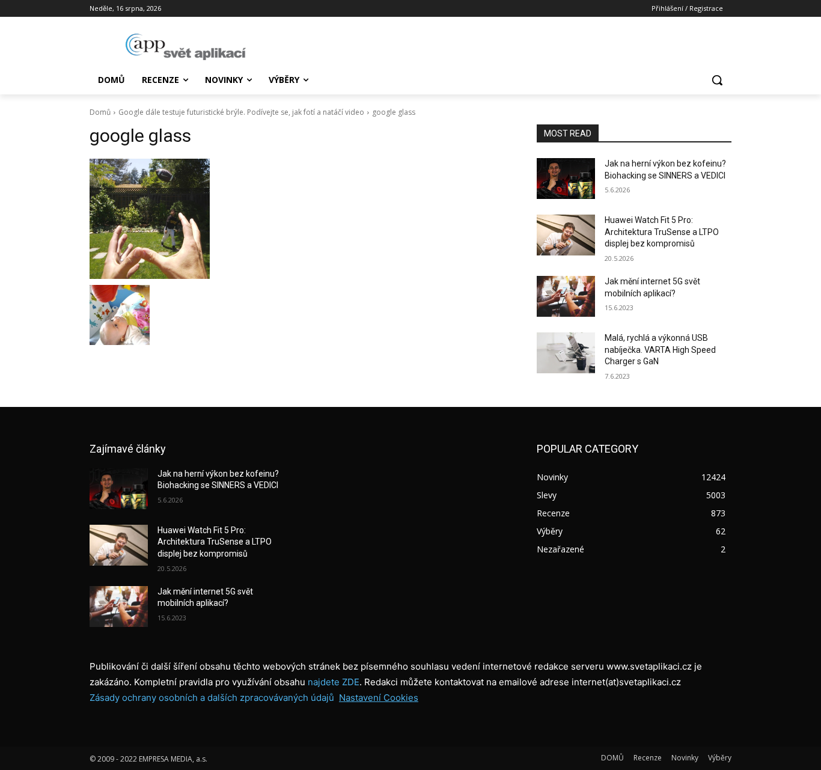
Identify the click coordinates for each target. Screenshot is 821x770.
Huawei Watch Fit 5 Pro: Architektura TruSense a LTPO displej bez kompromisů (662, 231)
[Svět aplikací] (186, 47)
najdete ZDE (333, 682)
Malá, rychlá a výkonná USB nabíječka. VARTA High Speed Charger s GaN (660, 349)
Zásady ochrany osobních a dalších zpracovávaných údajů (212, 697)
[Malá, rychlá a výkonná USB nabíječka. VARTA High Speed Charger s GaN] (566, 352)
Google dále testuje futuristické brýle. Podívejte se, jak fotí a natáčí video (241, 112)
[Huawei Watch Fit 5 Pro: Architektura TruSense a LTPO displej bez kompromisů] (566, 235)
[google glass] (299, 219)
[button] (717, 80)
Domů (100, 112)
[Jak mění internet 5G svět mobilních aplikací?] (566, 296)
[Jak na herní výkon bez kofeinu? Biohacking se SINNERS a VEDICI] (566, 178)
